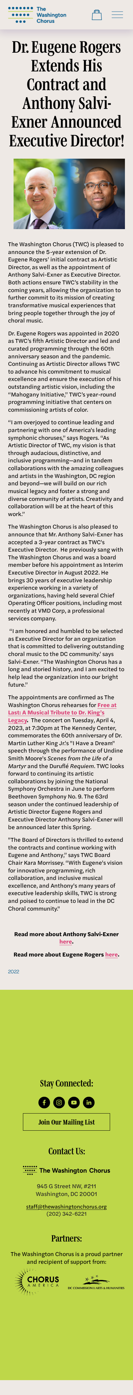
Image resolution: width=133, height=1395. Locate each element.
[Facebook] (44, 1102)
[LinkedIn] (89, 1102)
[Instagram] (59, 1102)
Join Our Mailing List (66, 1122)
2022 (13, 971)
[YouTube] (74, 1102)
